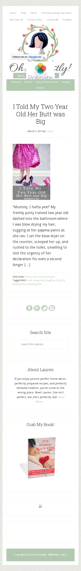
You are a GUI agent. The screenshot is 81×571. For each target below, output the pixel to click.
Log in (63, 554)
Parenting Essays (46, 277)
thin (40, 284)
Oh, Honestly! (40, 38)
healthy (16, 284)
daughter (50, 280)
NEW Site (53, 554)
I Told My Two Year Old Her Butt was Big (40, 113)
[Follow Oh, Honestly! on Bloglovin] (27, 58)
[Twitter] (44, 308)
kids (23, 284)
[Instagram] (52, 308)
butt (42, 280)
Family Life (30, 277)
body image (33, 280)
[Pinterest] (36, 308)
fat (57, 280)
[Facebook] (29, 308)
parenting (32, 284)
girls (62, 280)
